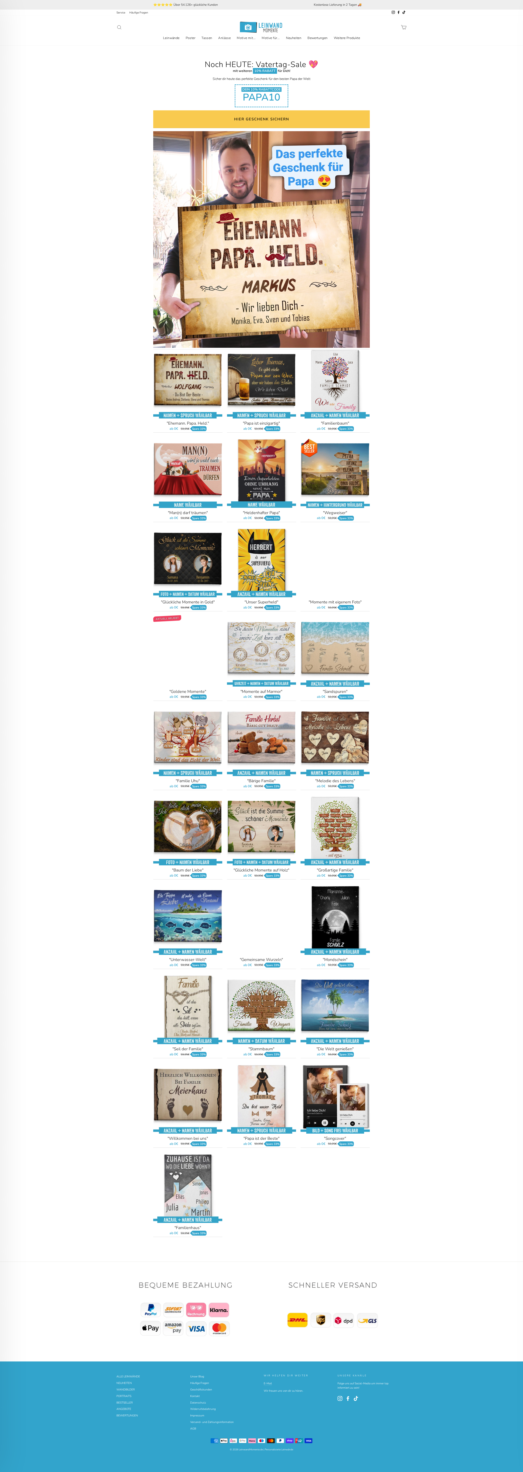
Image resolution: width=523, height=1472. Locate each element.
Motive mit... (246, 38)
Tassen (206, 38)
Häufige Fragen (138, 13)
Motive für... (271, 38)
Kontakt (195, 1396)
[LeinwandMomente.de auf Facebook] (347, 1398)
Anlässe (224, 38)
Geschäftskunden (201, 1389)
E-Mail (268, 1383)
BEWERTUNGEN (127, 1415)
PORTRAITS (123, 1396)
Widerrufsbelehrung (203, 1409)
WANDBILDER (125, 1389)
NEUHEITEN (124, 1383)
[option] (185, 4)
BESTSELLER (124, 1403)
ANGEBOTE (123, 1409)
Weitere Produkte (347, 38)
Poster (190, 38)
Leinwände (171, 38)
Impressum (197, 1415)
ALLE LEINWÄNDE (128, 1376)
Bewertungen (317, 38)
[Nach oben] (187, 1309)
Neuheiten (294, 38)
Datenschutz (198, 1403)
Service (120, 13)
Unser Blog (197, 1376)
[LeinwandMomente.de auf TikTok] (355, 1398)
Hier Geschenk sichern (261, 119)
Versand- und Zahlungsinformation (212, 1422)
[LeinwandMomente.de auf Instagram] (339, 1398)
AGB (193, 1429)
